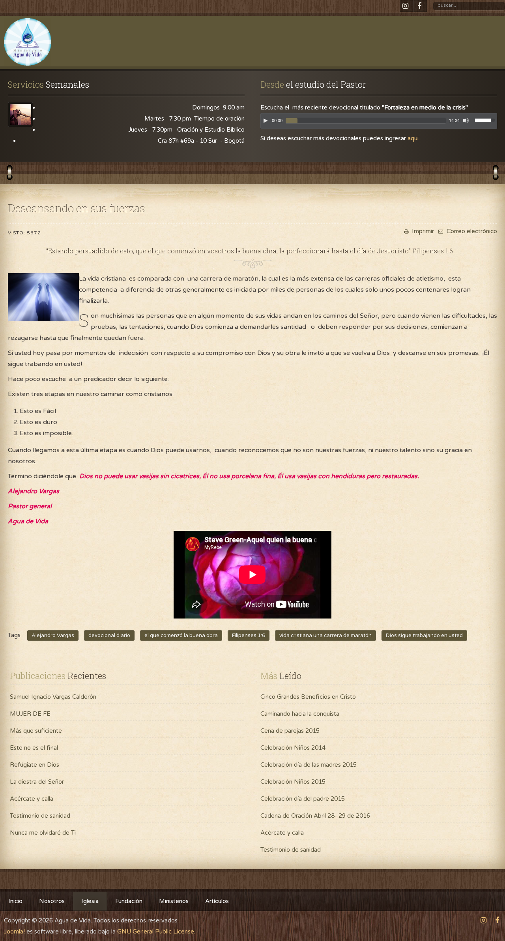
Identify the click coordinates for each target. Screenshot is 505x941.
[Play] (265, 120)
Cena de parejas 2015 (290, 730)
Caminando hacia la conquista (299, 713)
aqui (413, 138)
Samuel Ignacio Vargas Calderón (53, 696)
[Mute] (466, 120)
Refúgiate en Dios (34, 764)
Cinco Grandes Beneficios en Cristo (308, 696)
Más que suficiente (36, 730)
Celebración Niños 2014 (292, 747)
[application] (378, 123)
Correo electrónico (471, 231)
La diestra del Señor (37, 781)
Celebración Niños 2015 (292, 781)
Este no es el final (34, 747)
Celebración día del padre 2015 (302, 798)
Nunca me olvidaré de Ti (43, 832)
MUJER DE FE (30, 713)
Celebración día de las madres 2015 (308, 764)
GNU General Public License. (156, 931)
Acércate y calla (31, 798)
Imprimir (422, 231)
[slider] (486, 119)
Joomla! (14, 931)
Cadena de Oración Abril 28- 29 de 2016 (315, 815)
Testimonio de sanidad (40, 815)
